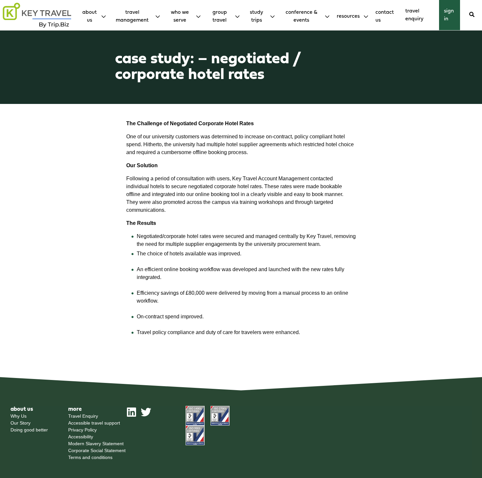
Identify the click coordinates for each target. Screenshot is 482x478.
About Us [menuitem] (89, 16)
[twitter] (146, 414)
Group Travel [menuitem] (219, 16)
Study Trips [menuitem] (256, 16)
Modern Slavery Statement (96, 443)
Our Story (20, 423)
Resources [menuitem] (348, 16)
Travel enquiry (414, 15)
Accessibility (80, 436)
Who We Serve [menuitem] (180, 16)
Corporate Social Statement (97, 450)
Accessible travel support (94, 423)
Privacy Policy (82, 429)
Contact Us (384, 16)
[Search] (471, 15)
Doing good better (29, 429)
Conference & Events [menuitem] (301, 16)
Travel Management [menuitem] (132, 16)
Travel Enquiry (83, 416)
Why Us (18, 416)
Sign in (449, 15)
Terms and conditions (90, 457)
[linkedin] (131, 414)
